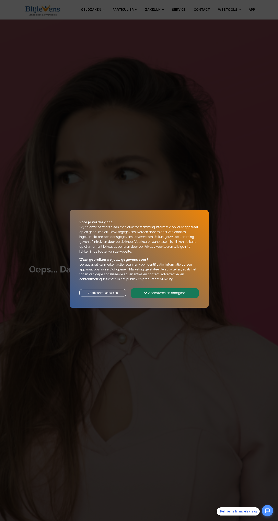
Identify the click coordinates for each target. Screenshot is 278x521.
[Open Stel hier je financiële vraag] (267, 511)
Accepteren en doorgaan (166, 293)
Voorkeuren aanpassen (103, 292)
